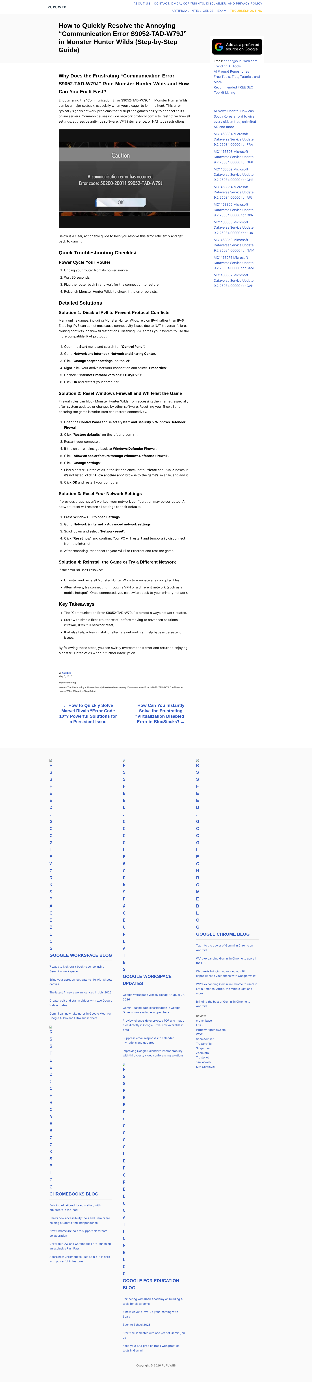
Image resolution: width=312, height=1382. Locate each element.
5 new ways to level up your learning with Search (150, 1314)
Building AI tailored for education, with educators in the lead (75, 1208)
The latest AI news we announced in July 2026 (80, 992)
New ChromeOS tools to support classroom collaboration (78, 1233)
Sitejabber (203, 1048)
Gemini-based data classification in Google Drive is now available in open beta (151, 1010)
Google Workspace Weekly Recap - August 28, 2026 (154, 997)
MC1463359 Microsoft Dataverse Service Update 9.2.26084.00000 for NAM (234, 245)
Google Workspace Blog (80, 955)
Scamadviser (205, 1039)
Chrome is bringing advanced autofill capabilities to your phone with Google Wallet (226, 974)
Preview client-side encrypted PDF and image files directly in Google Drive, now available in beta (153, 1025)
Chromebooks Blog (73, 1194)
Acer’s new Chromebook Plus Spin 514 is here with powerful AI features (79, 1259)
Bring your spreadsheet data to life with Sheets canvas (80, 982)
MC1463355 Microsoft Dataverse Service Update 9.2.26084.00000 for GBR (234, 210)
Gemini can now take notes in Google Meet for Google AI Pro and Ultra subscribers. (80, 1016)
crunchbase (204, 1020)
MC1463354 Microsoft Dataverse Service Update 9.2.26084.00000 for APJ (234, 192)
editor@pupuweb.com (240, 61)
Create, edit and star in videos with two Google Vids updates (80, 1003)
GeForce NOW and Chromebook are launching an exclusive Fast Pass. (80, 1246)
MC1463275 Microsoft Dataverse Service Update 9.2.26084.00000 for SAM (234, 263)
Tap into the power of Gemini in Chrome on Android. (224, 948)
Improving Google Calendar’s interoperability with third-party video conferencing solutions (153, 1053)
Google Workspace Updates (147, 980)
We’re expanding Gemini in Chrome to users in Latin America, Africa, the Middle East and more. (226, 988)
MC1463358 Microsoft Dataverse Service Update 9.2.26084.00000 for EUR (234, 227)
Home (62, 687)
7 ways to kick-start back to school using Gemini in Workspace (76, 969)
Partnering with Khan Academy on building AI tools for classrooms (153, 1301)
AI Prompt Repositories (231, 71)
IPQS (199, 1025)
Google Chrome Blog (223, 934)
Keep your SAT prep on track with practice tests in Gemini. (151, 1348)
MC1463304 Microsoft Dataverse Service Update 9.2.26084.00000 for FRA (234, 139)
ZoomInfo (202, 1053)
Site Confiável (205, 1067)
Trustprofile (204, 1043)
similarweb (203, 1062)
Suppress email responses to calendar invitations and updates (148, 1040)
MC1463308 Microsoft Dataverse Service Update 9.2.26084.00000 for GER (234, 157)
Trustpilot (202, 1057)
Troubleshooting (67, 682)
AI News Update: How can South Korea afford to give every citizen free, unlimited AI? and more (235, 119)
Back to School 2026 (137, 1324)
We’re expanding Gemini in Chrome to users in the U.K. (226, 961)
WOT (199, 1034)
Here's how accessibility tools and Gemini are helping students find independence (79, 1220)
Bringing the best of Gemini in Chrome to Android (223, 1004)
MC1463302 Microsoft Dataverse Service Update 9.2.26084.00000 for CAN (234, 280)
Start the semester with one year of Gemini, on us (154, 1335)
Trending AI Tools (227, 66)
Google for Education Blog (151, 1284)
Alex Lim (66, 672)
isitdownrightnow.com (211, 1030)
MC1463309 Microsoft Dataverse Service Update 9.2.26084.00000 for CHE (234, 174)
